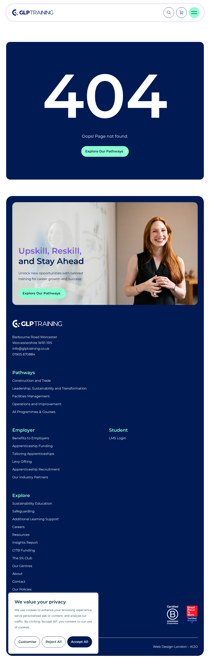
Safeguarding (23, 511)
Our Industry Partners (30, 477)
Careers (18, 527)
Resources (21, 535)
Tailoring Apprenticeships (33, 454)
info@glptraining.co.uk (30, 349)
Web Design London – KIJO (175, 647)
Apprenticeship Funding (32, 446)
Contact (18, 582)
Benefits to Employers (30, 438)
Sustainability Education (32, 503)
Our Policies (22, 589)
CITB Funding (23, 550)
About (17, 574)
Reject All (54, 642)
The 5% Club (22, 558)
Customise (27, 642)
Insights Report (25, 542)
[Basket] (181, 12)
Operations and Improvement (37, 404)
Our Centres (22, 566)
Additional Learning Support (35, 519)
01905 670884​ (23, 354)
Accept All (79, 642)
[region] (53, 623)
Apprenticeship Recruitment (36, 469)
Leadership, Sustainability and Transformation (49, 388)
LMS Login (117, 438)
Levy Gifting (22, 462)
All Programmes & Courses (33, 412)
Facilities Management (31, 396)
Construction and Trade (31, 381)
